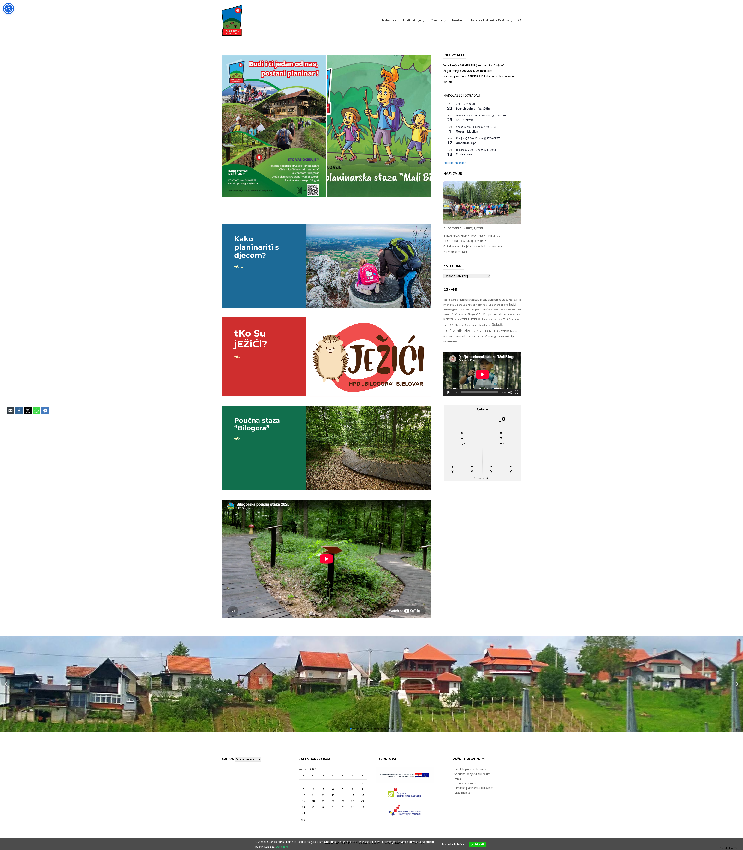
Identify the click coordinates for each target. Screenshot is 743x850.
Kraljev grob (515, 299)
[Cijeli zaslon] (516, 392)
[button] (737, 684)
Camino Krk (459, 336)
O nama (436, 20)
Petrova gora (450, 309)
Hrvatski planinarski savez (470, 769)
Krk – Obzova (464, 120)
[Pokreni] (448, 392)
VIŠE (237, 266)
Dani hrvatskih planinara (475, 304)
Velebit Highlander (471, 318)
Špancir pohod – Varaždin (473, 108)
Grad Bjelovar (463, 792)
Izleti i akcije (412, 20)
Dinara (458, 304)
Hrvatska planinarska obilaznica (473, 788)
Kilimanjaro (494, 305)
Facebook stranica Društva (489, 20)
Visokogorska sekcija (499, 336)
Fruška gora (464, 154)
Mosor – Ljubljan (467, 131)
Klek (452, 324)
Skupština (486, 309)
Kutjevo (486, 319)
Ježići (512, 304)
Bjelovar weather (482, 478)
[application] (482, 374)
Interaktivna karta (465, 783)
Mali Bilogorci (473, 309)
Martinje (459, 324)
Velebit (505, 331)
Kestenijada (514, 314)
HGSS (457, 778)
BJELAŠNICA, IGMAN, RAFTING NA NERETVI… (472, 235)
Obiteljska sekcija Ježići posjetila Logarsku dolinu (473, 246)
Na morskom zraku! (455, 252)
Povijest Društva (475, 336)
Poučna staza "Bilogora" (465, 314)
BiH (481, 314)
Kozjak (457, 319)
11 (313, 795)
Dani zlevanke (450, 299)
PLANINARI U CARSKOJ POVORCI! (464, 241)
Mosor (494, 318)
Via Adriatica (485, 325)
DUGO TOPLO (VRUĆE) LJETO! (463, 228)
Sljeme (504, 304)
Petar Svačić (499, 309)
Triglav (461, 309)
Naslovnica (389, 20)
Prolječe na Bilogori (495, 314)
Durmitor (510, 309)
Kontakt (458, 20)
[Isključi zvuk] (510, 392)
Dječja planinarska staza (494, 299)
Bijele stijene (471, 324)
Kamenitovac (451, 341)
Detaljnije (282, 846)
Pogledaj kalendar (454, 163)
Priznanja (448, 304)
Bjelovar (448, 319)
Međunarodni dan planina (486, 331)
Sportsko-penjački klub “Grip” (472, 774)
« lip (302, 819)
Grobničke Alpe (466, 143)
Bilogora (503, 318)
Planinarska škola (469, 299)
